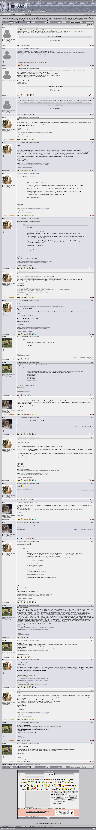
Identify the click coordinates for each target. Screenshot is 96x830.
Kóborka (19, 354)
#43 (24, 600)
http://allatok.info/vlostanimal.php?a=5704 (28, 405)
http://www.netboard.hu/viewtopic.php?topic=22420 (34, 680)
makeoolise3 (41, 11)
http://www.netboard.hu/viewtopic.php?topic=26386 (34, 164)
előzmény (76, 357)
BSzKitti (4, 98)
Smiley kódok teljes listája (32, 816)
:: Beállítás (13, 1)
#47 (24, 517)
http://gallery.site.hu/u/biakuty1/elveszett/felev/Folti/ (34, 678)
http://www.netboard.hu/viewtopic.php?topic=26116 (34, 292)
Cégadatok (4, 826)
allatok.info (20, 410)
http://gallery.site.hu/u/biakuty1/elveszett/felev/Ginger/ (35, 288)
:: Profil (8, 1)
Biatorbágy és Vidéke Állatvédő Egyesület (29, 25)
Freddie (4, 68)
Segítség (50, 826)
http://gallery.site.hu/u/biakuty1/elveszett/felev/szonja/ (35, 163)
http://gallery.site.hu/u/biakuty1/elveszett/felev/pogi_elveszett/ (37, 649)
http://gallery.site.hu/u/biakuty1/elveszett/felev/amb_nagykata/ (37, 627)
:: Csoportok (31, 1)
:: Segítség (38, 1)
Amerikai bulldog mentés (23, 355)
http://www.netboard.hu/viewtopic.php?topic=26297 (34, 210)
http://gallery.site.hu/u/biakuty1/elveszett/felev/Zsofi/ (35, 208)
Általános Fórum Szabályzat (39, 826)
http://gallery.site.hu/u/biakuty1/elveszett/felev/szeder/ (35, 327)
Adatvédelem (26, 826)
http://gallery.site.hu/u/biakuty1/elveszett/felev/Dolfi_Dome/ (36, 132)
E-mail (94, 828)
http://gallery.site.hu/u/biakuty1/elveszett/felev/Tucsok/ (35, 712)
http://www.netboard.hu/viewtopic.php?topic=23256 (35, 595)
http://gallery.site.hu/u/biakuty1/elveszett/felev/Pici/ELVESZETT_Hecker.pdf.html (38, 470)
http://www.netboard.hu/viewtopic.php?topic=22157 (34, 714)
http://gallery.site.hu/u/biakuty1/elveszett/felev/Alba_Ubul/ (37, 594)
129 (93, 11)
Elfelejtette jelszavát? (90, 14)
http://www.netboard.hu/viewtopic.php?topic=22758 (34, 650)
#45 (24, 529)
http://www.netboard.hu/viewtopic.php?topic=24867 (34, 474)
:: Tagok (18, 1)
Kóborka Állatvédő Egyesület (24, 137)
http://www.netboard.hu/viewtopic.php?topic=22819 (34, 629)
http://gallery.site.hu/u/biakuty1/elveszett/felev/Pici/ (34, 473)
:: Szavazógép (24, 1)
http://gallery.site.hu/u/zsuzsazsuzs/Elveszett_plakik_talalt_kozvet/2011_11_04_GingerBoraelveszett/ (43, 289)
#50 (24, 393)
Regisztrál (3, 1)
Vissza (88, 1)
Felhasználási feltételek (14, 826)
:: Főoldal (92, 1)
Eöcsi (3, 27)
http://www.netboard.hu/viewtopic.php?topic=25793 (34, 328)
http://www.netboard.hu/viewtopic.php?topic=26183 (34, 134)
